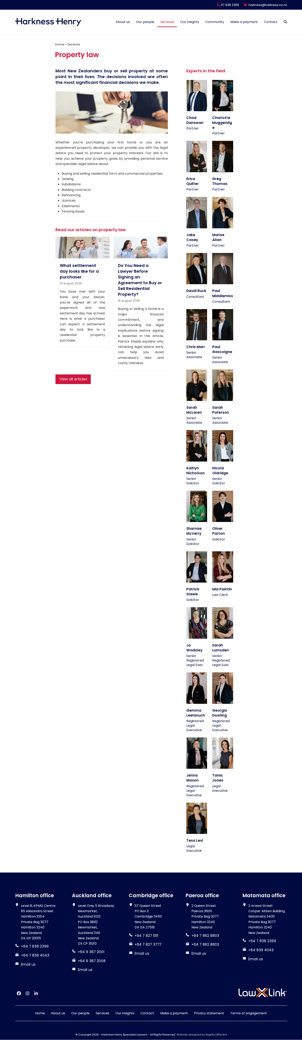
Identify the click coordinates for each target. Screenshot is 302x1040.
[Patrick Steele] (196, 566)
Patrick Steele (192, 592)
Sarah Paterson (220, 410)
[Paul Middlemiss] (222, 268)
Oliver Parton (218, 531)
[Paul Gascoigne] (222, 324)
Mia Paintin (222, 589)
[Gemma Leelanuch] (196, 688)
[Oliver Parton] (222, 506)
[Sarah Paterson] (222, 385)
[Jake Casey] (196, 212)
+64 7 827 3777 (148, 944)
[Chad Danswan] (196, 95)
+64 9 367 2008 (92, 960)
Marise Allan (218, 237)
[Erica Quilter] (196, 156)
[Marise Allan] (222, 212)
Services (73, 44)
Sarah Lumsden (220, 648)
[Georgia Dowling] (222, 688)
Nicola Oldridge (220, 471)
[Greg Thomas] (222, 156)
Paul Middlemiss (222, 293)
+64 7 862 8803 (205, 944)
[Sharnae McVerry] (196, 506)
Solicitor (218, 539)
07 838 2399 (229, 5)
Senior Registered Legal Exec (195, 660)
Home (59, 44)
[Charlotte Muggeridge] (222, 95)
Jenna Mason (192, 778)
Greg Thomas (219, 181)
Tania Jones (217, 778)
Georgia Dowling (219, 713)
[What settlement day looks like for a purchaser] (82, 247)
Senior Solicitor (192, 481)
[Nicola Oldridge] (222, 445)
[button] (285, 22)
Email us (28, 964)
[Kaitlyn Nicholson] (196, 445)
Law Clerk (220, 594)
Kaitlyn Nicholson (195, 471)
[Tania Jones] (222, 752)
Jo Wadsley (194, 648)
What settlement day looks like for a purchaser (79, 271)
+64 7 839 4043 (35, 955)
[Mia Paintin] (222, 566)
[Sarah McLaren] (196, 385)
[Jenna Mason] (196, 752)
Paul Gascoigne (222, 349)
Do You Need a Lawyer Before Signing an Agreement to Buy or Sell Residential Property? (140, 280)
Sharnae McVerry (194, 531)
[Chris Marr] (196, 324)
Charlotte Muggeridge (222, 122)
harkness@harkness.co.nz (268, 5)
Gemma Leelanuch (195, 713)
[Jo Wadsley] (196, 622)
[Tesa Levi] (196, 818)
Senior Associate (194, 354)
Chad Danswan (194, 120)
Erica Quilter (192, 181)
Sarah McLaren (194, 410)
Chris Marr (195, 346)
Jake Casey (192, 237)
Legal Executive (220, 788)
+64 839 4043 (261, 950)
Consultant (195, 296)
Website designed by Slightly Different (201, 1035)
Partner (192, 128)
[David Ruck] (196, 268)
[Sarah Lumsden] (222, 622)
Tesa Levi (194, 840)
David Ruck (196, 290)
